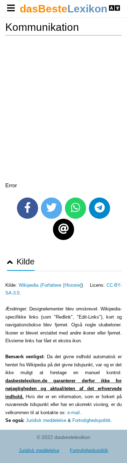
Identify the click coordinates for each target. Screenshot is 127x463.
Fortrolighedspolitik (91, 420)
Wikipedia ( (30, 285)
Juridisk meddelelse (46, 420)
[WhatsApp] (75, 208)
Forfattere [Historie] (61, 285)
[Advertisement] (63, 110)
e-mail (73, 412)
